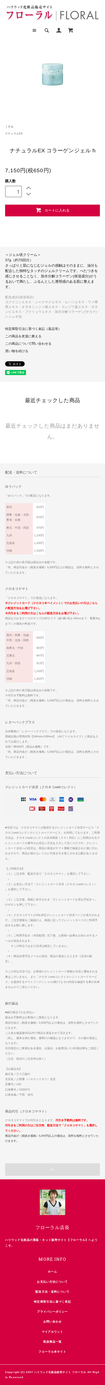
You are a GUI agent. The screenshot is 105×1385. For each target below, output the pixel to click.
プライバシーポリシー (52, 1311)
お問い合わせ (52, 1321)
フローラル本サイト (52, 1351)
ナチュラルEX (14, 133)
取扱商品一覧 (52, 1341)
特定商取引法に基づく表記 (52, 1301)
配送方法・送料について (52, 1291)
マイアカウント (52, 1331)
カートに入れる (57, 210)
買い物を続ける (16, 351)
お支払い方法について (52, 1281)
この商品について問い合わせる (28, 343)
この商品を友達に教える (23, 336)
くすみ (9, 126)
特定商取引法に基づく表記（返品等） (33, 329)
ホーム (52, 1271)
